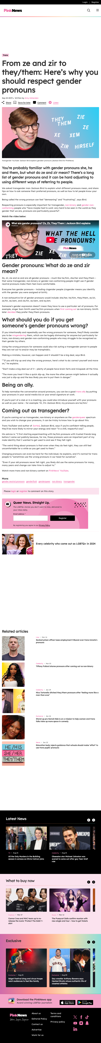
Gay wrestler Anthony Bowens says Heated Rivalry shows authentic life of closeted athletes (69, 981)
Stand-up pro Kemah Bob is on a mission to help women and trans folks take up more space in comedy (65, 720)
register (23, 491)
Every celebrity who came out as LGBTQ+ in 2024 (65, 543)
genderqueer (78, 417)
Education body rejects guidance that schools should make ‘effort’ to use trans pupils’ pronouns (67, 746)
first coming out (68, 309)
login (13, 491)
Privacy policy (57, 1021)
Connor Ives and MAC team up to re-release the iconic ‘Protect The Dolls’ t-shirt (25, 921)
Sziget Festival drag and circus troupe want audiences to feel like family (25, 979)
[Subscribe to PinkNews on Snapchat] (87, 1024)
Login (85, 2)
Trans (5, 55)
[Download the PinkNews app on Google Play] (85, 1002)
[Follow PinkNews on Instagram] (81, 1024)
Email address (22, 514)
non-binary (70, 205)
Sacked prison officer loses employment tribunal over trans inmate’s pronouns (66, 641)
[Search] (88, 10)
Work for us (37, 1035)
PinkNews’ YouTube (58, 470)
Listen (56, 102)
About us (36, 1013)
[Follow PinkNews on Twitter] (75, 1018)
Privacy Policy (44, 525)
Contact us (37, 1024)
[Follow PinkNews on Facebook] (81, 1018)
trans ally (81, 391)
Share (8, 102)
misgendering (19, 335)
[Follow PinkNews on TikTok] (87, 1018)
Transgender (69, 481)
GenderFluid (31, 481)
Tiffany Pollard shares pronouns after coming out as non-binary (64, 666)
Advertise (37, 1029)
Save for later (24, 102)
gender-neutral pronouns (13, 481)
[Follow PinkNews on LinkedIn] (75, 1030)
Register (95, 2)
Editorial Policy (39, 1018)
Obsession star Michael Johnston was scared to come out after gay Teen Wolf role (70, 859)
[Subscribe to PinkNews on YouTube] (75, 1024)
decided (11, 312)
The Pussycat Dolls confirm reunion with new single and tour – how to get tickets (70, 919)
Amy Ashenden (31, 98)
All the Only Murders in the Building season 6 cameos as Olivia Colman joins (26, 857)
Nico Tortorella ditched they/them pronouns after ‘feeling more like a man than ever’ (67, 693)
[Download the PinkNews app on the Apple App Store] (67, 1002)
